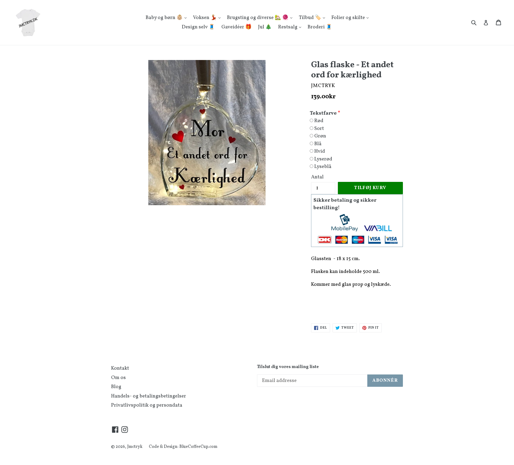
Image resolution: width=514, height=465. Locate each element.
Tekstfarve (323, 113)
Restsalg (288, 27)
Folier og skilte (348, 17)
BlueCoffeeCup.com (198, 447)
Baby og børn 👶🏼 (165, 17)
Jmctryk (134, 447)
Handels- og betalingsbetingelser (148, 396)
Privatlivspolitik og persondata (146, 405)
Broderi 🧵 (320, 27)
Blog (116, 386)
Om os (118, 377)
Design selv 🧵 (198, 27)
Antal (317, 177)
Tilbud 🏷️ (310, 17)
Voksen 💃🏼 (205, 17)
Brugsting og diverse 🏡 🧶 (258, 17)
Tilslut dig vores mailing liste (288, 367)
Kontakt (120, 368)
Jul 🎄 (265, 27)
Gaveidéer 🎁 (236, 27)
